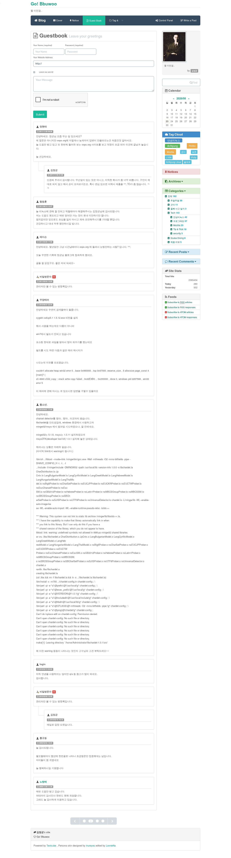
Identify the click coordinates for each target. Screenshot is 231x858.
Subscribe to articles (179, 302)
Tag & (115, 20)
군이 (183, 151)
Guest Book (95, 20)
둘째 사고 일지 (178, 208)
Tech (175, 212)
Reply (83, 131)
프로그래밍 (180, 220)
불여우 (187, 161)
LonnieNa (111, 845)
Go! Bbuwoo (44, 4)
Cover (58, 20)
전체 (172, 196)
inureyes (90, 845)
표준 (194, 151)
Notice (75, 20)
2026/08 (181, 98)
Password (74, 45)
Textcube (52, 845)
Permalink (61, 131)
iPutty (193, 157)
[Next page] (112, 821)
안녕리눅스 (173, 140)
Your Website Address (43, 57)
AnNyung (172, 146)
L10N (168, 157)
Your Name (42, 45)
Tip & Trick (179, 229)
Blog (42, 20)
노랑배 (43, 781)
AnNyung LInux (173, 161)
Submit (40, 114)
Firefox (192, 145)
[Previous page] (75, 821)
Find (194, 82)
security (178, 233)
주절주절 (176, 200)
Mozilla (170, 151)
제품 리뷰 (176, 241)
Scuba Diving (178, 237)
